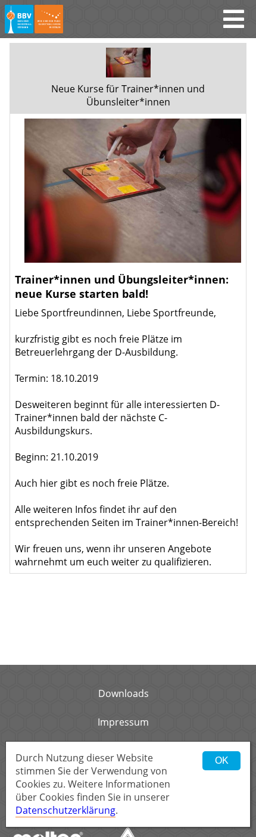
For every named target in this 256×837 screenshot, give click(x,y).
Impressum (123, 722)
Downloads (123, 693)
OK (222, 760)
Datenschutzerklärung (65, 810)
